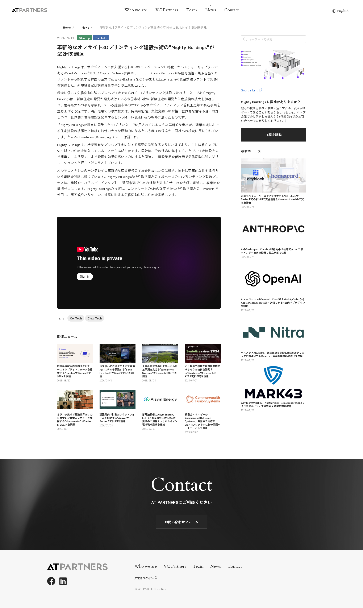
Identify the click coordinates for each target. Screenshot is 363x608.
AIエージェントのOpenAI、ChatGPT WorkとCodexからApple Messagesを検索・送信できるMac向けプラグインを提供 (273, 302)
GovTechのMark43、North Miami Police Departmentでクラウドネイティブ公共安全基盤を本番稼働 (272, 404)
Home (67, 27)
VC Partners (166, 10)
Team (191, 10)
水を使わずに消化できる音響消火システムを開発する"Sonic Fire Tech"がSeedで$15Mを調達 (117, 371)
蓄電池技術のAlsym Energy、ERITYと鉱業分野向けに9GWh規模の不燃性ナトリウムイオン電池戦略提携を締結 (160, 419)
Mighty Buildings (68, 66)
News (210, 10)
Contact (231, 10)
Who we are (136, 10)
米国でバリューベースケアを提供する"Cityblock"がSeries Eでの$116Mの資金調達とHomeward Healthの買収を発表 (272, 199)
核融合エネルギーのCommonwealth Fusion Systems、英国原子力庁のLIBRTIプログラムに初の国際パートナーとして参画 (202, 421)
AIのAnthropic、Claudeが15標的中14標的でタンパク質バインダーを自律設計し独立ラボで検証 (272, 250)
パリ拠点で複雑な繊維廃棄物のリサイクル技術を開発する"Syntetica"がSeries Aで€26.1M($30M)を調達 (202, 371)
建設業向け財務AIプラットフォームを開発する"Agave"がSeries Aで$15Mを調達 (117, 418)
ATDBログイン (144, 578)
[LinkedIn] (63, 581)
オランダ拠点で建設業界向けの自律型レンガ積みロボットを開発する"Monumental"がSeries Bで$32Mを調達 (74, 419)
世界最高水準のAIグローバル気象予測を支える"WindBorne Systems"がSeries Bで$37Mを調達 (159, 371)
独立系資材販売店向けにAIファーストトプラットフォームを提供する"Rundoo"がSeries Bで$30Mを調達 (74, 371)
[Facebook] (51, 581)
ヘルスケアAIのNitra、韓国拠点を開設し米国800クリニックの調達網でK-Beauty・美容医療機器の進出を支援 (272, 354)
